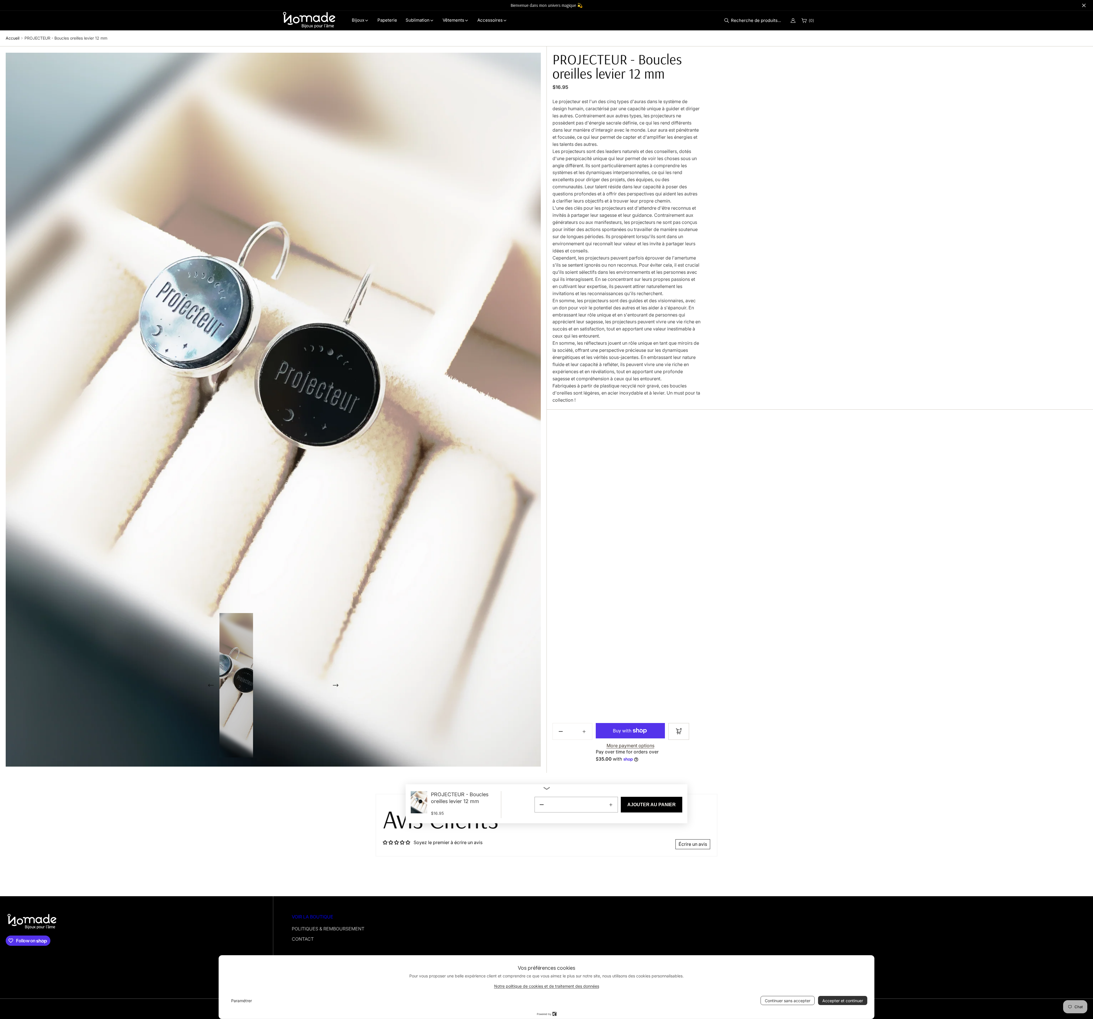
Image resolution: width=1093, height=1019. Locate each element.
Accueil (12, 38)
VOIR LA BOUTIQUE (312, 917)
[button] (754, 20)
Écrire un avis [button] (693, 844)
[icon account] (793, 20)
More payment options (630, 745)
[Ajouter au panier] (678, 731)
